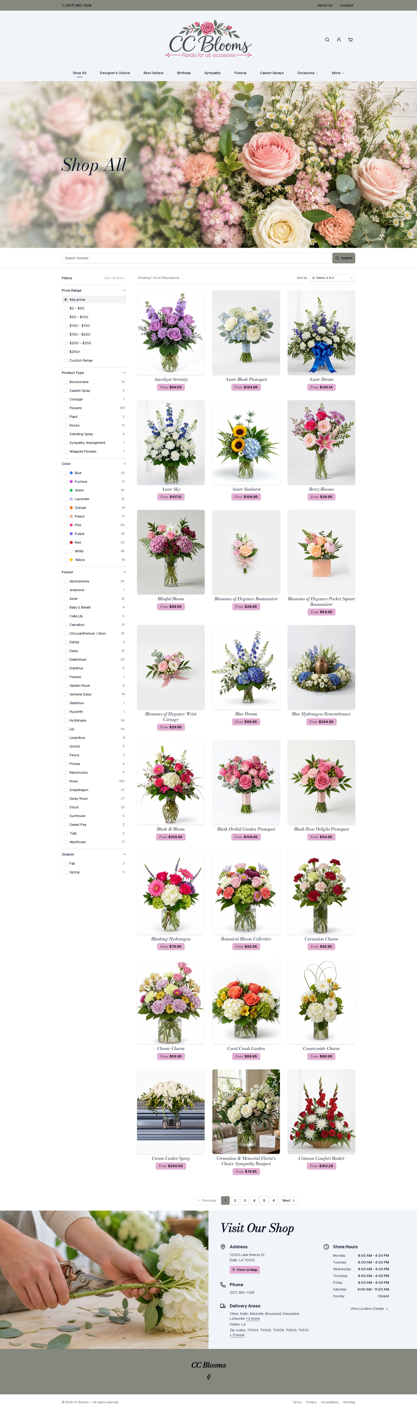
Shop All (79, 73)
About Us (325, 5)
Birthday (184, 73)
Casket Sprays (272, 73)
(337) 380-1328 (78, 5)
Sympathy (212, 73)
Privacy (311, 1402)
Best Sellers (154, 73)
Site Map (349, 1402)
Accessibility (329, 1402)
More (336, 73)
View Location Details (367, 1308)
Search (346, 258)
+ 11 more (237, 1335)
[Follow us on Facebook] (208, 1377)
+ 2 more (253, 1318)
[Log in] (339, 39)
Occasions (306, 73)
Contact (346, 5)
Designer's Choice (115, 73)
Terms (297, 1402)
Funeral (240, 73)
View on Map (246, 1270)
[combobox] (332, 277)
